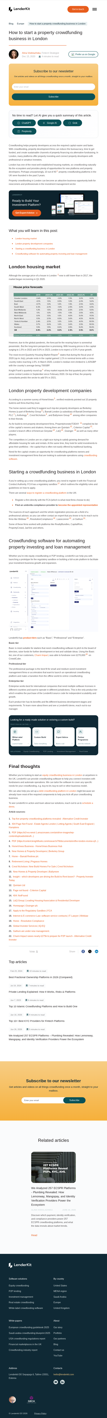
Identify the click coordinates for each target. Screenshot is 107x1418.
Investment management (21, 1297)
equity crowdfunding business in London (62, 775)
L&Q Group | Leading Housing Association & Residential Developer (46, 900)
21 (84, 518)
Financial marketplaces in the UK (25, 1344)
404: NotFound (20, 895)
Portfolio (58, 1333)
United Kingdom (62, 1308)
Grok (75, 123)
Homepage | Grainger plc (25, 906)
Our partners (60, 1338)
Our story (58, 1327)
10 (71, 414)
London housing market (26, 238)
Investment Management (66, 751)
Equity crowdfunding (19, 1285)
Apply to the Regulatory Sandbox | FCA (32, 911)
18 (28, 518)
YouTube (58, 1355)
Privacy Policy (40, 1413)
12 (71, 426)
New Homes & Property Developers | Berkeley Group (38, 851)
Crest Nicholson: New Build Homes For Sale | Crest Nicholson (42, 866)
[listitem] (20, 736)
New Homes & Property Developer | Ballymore (36, 871)
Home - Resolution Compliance (28, 921)
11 (81, 423)
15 (62, 430)
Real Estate (83, 751)
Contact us (59, 1350)
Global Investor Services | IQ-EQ (29, 926)
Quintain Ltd (19, 885)
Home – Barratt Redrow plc (25, 856)
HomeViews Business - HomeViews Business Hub (37, 846)
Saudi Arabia (60, 1297)
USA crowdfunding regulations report (27, 1338)
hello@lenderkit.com (64, 1374)
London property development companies (34, 243)
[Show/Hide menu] (94, 9)
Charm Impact (41, 655)
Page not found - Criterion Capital (29, 890)
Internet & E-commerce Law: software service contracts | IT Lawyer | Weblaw (50, 916)
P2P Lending (48, 751)
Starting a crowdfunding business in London (35, 248)
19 (54, 518)
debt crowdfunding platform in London (57, 791)
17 (59, 483)
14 (54, 430)
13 (91, 426)
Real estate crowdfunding (21, 1302)
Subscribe (53, 97)
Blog (11, 23)
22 (87, 654)
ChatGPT (26, 123)
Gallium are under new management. (31, 931)
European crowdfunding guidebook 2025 (29, 1327)
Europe (20, 23)
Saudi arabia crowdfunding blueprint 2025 (29, 1333)
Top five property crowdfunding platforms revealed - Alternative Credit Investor (50, 819)
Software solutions (18, 1279)
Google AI (52, 123)
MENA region (60, 1291)
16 (75, 430)
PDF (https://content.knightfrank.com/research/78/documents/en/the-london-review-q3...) (55, 841)
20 (70, 518)
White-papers (15, 1321)
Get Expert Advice (24, 213)
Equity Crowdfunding (31, 751)
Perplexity (27, 131)
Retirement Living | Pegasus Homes (29, 861)
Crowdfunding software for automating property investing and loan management (51, 254)
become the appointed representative (78, 505)
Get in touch (78, 9)
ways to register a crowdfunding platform (46, 493)
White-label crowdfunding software (26, 1308)
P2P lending (15, 1291)
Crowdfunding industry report (23, 1350)
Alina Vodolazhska (31, 53)
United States (60, 1285)
